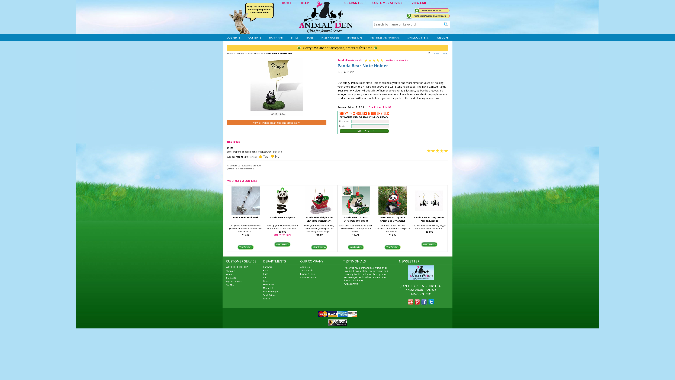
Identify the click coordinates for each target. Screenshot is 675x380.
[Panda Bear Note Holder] (276, 115)
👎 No (274, 156)
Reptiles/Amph (270, 291)
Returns (230, 274)
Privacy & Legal (307, 274)
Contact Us (231, 278)
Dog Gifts (233, 37)
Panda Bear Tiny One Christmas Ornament (392, 219)
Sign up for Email (234, 281)
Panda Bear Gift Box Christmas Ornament (355, 219)
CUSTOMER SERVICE (387, 3)
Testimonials (306, 270)
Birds (295, 37)
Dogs (265, 281)
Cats (265, 277)
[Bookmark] (438, 53)
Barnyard (276, 37)
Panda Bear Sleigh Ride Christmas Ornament (319, 219)
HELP (305, 3)
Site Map (230, 285)
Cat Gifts (254, 37)
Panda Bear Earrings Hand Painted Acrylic (429, 219)
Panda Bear (254, 53)
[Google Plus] (411, 303)
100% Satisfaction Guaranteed (429, 15)
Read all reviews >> (350, 60)
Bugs (309, 37)
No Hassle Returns (431, 10)
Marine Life (354, 37)
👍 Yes (263, 156)
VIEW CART (420, 3)
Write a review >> (397, 60)
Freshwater (330, 37)
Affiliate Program (308, 277)
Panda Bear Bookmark (246, 217)
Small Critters (418, 37)
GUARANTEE (353, 3)
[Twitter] (431, 303)
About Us (305, 266)
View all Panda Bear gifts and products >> (276, 122)
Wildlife (443, 37)
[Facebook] (424, 303)
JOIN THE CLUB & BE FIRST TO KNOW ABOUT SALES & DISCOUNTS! (421, 290)
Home (230, 53)
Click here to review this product (244, 165)
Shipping (230, 271)
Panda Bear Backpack (282, 217)
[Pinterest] (417, 303)
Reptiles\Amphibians (385, 37)
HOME (286, 3)
